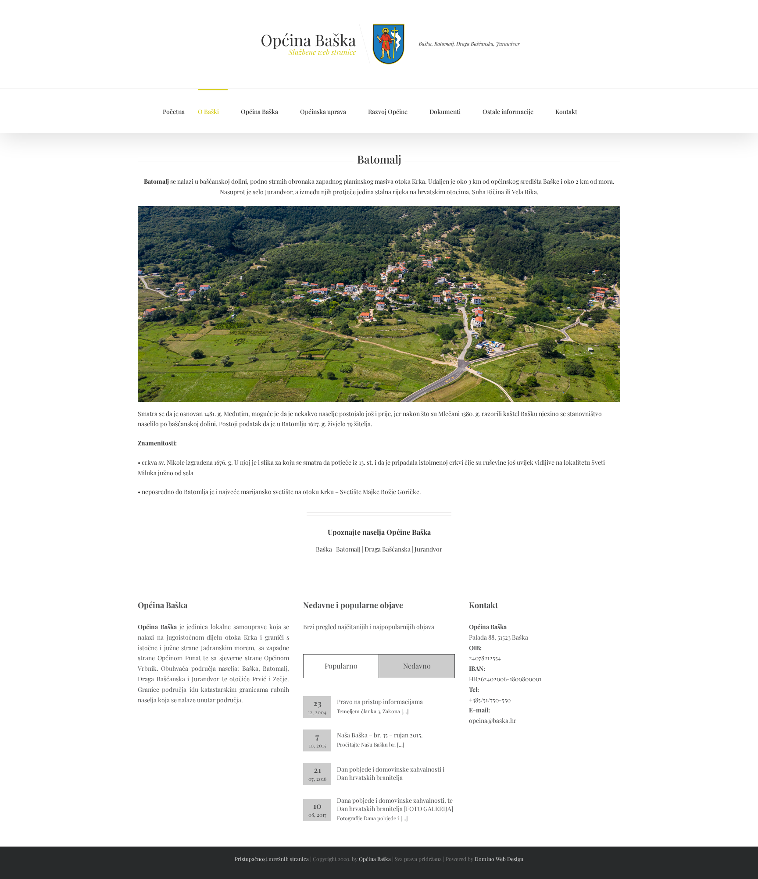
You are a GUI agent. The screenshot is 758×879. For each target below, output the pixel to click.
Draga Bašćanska (388, 549)
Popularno (341, 665)
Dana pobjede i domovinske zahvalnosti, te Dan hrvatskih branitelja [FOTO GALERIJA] (395, 804)
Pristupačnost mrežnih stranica (272, 858)
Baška (324, 549)
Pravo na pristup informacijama (380, 702)
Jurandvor (428, 549)
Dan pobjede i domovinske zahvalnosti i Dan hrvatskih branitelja (390, 773)
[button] (592, 111)
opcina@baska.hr (492, 720)
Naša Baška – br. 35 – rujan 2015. (380, 735)
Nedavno (417, 665)
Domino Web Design (499, 858)
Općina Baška (375, 858)
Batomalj (349, 549)
